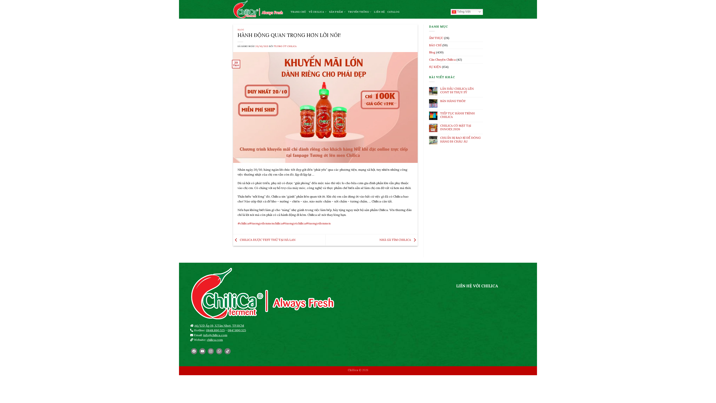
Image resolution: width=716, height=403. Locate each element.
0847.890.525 (237, 330)
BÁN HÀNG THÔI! (453, 101)
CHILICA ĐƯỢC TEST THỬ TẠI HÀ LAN (267, 240)
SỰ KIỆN (435, 67)
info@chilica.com (215, 335)
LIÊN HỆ (379, 11)
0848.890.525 (215, 330)
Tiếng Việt (463, 11)
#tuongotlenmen (318, 223)
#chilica (243, 223)
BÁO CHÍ (435, 45)
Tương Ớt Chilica (285, 46)
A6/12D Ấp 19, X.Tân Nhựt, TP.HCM (219, 325)
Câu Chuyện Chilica (442, 59)
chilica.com (215, 340)
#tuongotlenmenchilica (266, 223)
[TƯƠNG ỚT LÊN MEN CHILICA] (259, 9)
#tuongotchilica (294, 223)
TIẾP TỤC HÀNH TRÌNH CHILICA (457, 115)
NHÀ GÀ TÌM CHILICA (395, 240)
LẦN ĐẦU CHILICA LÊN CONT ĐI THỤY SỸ (457, 90)
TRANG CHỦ (298, 11)
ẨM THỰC (436, 38)
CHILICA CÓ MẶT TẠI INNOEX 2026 (455, 127)
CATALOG (393, 11)
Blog (241, 29)
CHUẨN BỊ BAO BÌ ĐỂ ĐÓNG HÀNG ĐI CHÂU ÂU (460, 139)
